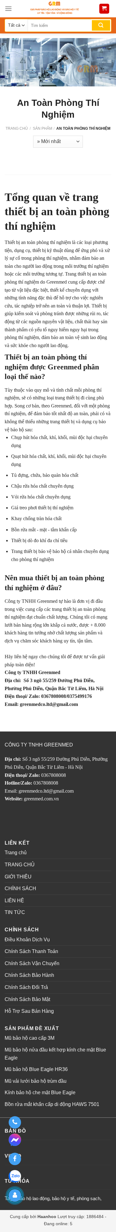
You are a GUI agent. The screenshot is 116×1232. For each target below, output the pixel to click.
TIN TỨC (15, 912)
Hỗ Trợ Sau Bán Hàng (29, 1011)
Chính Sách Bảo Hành (29, 975)
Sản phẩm (42, 128)
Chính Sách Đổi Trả (26, 987)
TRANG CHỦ (20, 864)
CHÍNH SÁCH (20, 888)
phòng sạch (88, 1198)
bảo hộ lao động (33, 1198)
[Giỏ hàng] (104, 9)
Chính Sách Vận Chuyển (32, 963)
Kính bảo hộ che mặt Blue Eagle (40, 1092)
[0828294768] (15, 1122)
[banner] (54, 8)
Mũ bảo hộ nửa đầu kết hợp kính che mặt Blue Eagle (55, 1053)
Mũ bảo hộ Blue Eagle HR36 (36, 1069)
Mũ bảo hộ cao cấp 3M (29, 1038)
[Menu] (8, 8)
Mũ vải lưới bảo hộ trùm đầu (36, 1081)
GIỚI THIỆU (18, 876)
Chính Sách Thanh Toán (31, 951)
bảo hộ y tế (63, 1198)
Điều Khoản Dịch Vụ (27, 939)
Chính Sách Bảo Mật (27, 999)
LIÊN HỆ (14, 900)
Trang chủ (17, 128)
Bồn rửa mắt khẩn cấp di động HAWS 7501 (52, 1104)
